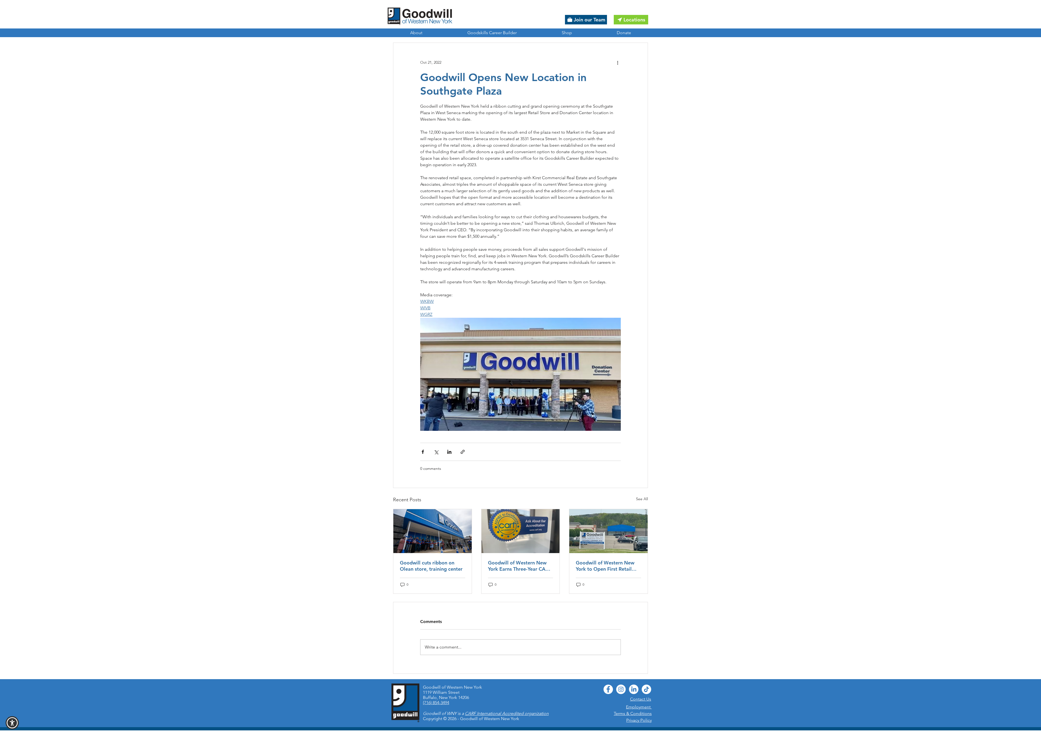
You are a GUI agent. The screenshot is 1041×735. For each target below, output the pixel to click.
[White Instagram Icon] (621, 689)
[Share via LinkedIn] (449, 451)
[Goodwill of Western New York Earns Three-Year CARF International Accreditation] (520, 531)
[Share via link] (462, 451)
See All (642, 498)
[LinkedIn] (633, 689)
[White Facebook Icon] (608, 689)
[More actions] (617, 62)
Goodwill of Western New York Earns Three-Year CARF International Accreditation (519, 566)
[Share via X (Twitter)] (436, 451)
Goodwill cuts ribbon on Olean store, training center (431, 566)
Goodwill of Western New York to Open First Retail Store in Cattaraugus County (608, 566)
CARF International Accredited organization (507, 713)
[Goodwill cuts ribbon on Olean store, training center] (432, 531)
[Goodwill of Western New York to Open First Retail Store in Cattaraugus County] (608, 531)
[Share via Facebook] (422, 451)
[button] (12, 723)
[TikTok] (646, 689)
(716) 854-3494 (436, 702)
